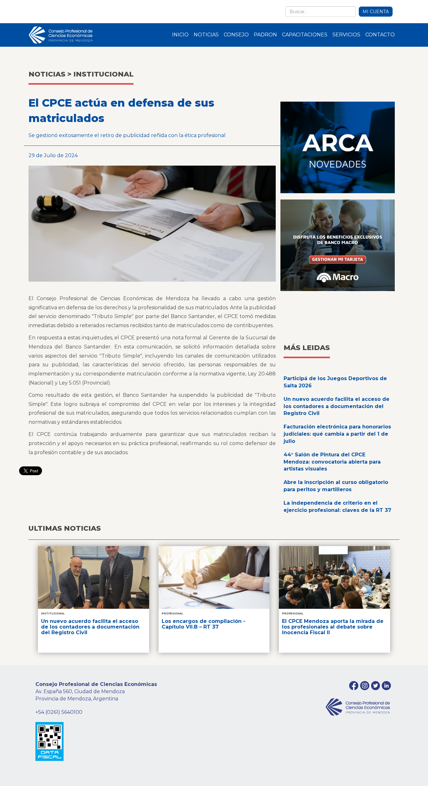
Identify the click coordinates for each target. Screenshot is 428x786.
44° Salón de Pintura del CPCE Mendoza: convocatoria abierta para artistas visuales (332, 462)
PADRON (265, 35)
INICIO (180, 35)
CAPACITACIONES (304, 35)
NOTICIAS (206, 35)
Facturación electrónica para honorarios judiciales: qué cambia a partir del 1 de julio (337, 434)
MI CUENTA (376, 11)
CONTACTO (380, 35)
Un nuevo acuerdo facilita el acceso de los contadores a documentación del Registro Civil (336, 406)
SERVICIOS (346, 35)
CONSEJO (236, 35)
